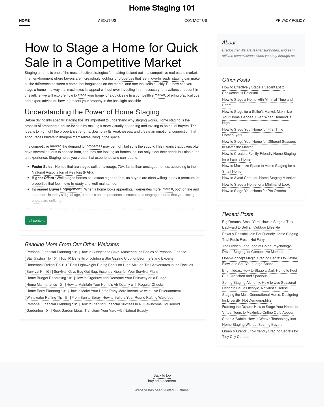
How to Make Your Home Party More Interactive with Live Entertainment (125, 290)
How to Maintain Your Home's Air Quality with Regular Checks (115, 284)
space (115, 136)
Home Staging (137, 111)
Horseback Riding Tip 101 (46, 264)
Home (24, 20)
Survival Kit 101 (38, 271)
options (51, 151)
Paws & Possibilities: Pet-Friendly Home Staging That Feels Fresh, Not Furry (260, 236)
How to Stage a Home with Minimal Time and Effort (257, 102)
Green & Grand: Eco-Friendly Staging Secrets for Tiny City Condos (260, 333)
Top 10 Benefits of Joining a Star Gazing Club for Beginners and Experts (116, 258)
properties (126, 78)
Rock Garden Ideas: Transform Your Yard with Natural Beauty (100, 310)
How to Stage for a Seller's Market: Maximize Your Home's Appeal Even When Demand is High (257, 117)
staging (178, 78)
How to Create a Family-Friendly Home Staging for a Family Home (259, 156)
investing (128, 89)
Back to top (162, 375)
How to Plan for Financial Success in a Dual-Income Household (130, 303)
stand (132, 72)
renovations (169, 89)
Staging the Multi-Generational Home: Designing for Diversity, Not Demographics (260, 297)
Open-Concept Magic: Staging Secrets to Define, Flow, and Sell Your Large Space (260, 261)
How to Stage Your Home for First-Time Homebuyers (252, 132)
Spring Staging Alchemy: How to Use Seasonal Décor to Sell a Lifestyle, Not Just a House (259, 285)
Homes (60, 166)
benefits (48, 209)
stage (29, 89)
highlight (46, 131)
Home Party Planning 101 (46, 290)
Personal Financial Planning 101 (52, 251)
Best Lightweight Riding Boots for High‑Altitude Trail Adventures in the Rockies (131, 264)
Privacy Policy (290, 20)
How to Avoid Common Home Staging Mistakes (259, 177)
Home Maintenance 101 (45, 284)
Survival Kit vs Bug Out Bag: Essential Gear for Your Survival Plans (106, 271)
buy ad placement (162, 380)
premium (188, 177)
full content (36, 220)
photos (37, 200)
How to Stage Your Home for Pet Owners (254, 190)
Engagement (71, 189)
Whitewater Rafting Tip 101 (47, 297)
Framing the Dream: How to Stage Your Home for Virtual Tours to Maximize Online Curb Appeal (260, 309)
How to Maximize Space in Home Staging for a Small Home (258, 168)
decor (188, 89)
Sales (47, 166)
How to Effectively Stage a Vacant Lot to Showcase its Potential (253, 90)
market (119, 83)
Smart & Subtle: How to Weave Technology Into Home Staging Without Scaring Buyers (259, 321)
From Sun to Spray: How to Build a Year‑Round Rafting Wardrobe (122, 297)
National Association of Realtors (57, 172)
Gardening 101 (38, 310)
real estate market (183, 72)
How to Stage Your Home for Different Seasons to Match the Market (259, 144)
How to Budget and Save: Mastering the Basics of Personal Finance (133, 251)
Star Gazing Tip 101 (42, 258)
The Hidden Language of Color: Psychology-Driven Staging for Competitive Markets (257, 248)
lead (130, 157)
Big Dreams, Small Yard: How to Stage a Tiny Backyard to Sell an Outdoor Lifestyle (257, 224)
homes (125, 151)
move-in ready (159, 78)
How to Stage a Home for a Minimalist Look (256, 184)
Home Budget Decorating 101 (49, 277)
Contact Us (195, 20)
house (65, 125)
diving (40, 120)
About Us (107, 20)
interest (167, 189)
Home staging (170, 120)
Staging (31, 72)
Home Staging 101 (162, 7)
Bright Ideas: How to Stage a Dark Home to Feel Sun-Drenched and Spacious (259, 273)
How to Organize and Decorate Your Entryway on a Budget (121, 277)
